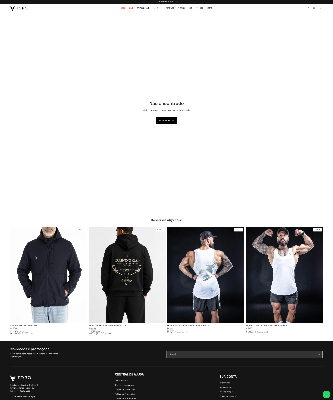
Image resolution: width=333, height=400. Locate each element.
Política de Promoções (125, 394)
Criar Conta (225, 383)
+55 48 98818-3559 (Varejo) (22, 397)
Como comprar (121, 381)
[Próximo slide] (83, 275)
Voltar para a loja (166, 120)
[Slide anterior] (14, 275)
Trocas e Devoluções (124, 385)
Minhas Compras (227, 392)
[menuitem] (127, 8)
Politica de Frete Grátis (125, 399)
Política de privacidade (125, 390)
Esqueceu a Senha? (228, 396)
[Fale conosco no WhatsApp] (326, 394)
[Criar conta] (318, 354)
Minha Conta (225, 387)
